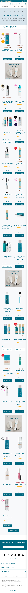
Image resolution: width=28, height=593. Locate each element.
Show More (13, 530)
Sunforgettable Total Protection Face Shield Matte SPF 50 (19, 403)
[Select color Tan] (7, 47)
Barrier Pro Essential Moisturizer (7, 402)
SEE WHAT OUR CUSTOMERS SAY (7, 1)
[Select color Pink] (16, 482)
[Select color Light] (5, 47)
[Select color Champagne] (21, 482)
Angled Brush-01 (20, 308)
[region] (13, 585)
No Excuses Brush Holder (20, 225)
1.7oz (18, 130)
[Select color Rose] (19, 482)
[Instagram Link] (8, 555)
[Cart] (25, 4)
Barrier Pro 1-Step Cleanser (19, 371)
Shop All (23, 6)
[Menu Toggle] (1, 4)
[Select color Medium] (6, 47)
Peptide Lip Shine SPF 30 (20, 484)
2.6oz (21, 130)
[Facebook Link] (4, 555)
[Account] (23, 4)
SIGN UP (22, 547)
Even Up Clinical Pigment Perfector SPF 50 (20, 455)
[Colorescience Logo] (13, 4)
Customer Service (8, 564)
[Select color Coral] (17, 482)
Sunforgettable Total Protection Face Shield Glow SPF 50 (19, 258)
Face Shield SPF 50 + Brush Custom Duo (7, 340)
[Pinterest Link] (12, 555)
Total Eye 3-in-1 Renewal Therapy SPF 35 (20, 50)
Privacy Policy (5, 587)
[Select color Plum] (22, 482)
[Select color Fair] (4, 47)
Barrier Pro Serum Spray (19, 102)
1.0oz (21, 368)
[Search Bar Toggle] (4, 4)
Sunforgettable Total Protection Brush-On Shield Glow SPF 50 (20, 196)
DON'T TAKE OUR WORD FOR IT (6, 0)
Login (24, 1)
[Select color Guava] (23, 482)
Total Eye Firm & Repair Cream (7, 164)
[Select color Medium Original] (19, 47)
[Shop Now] (13, 71)
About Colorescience (9, 568)
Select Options (7, 142)
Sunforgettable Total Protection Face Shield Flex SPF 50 (7, 51)
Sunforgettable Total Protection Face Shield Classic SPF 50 (7, 455)
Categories (5, 571)
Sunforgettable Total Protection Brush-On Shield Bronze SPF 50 (7, 227)
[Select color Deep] (9, 47)
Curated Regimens (14, 6)
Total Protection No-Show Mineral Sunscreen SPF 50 (20, 134)
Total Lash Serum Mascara (7, 195)
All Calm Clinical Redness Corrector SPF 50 (7, 517)
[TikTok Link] (15, 555)
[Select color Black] (6, 192)
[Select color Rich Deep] (10, 47)
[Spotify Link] (19, 555)
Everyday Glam (7, 132)
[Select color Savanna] (18, 482)
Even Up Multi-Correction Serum (7, 485)
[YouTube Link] (23, 555)
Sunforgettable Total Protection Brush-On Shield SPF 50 (20, 165)
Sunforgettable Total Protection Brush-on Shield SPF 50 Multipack (7, 372)
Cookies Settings (13, 590)
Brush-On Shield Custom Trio (20, 340)
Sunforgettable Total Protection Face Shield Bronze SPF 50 (7, 310)
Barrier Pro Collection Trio (7, 257)
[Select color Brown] (7, 192)
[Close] (25, 580)
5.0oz (18, 368)
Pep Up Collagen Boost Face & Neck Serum (7, 102)
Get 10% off (13, 558)
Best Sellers (5, 6)
